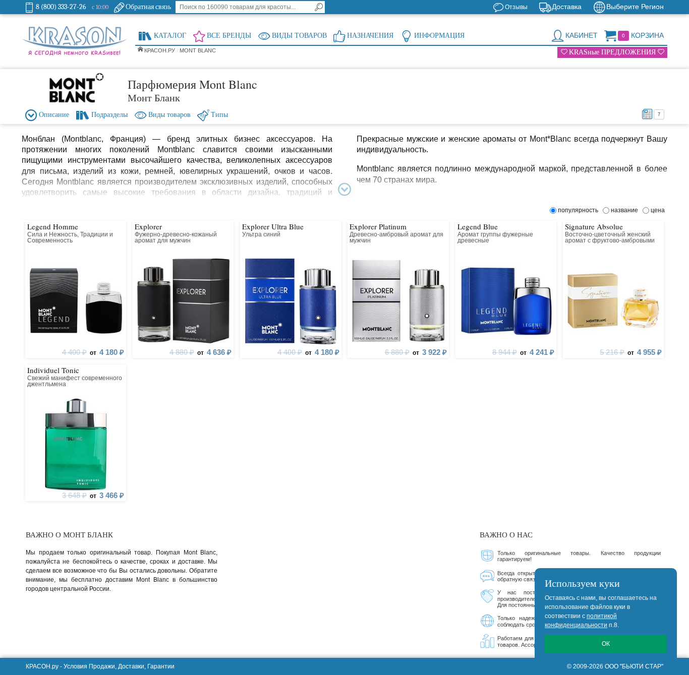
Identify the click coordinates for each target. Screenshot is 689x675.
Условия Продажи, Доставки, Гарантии (119, 666)
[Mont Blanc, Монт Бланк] (75, 87)
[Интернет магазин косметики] (75, 41)
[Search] (318, 7)
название (626, 210)
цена (658, 210)
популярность (579, 210)
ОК (606, 643)
